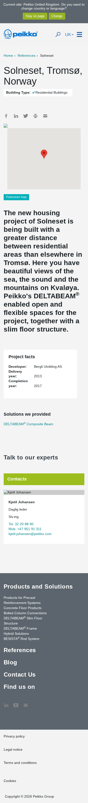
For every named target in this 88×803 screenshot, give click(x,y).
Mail (45, 115)
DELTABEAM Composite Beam (28, 424)
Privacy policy (14, 736)
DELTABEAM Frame (20, 628)
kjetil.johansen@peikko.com (30, 534)
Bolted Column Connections (25, 613)
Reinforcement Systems (22, 603)
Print (35, 115)
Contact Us (20, 674)
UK (68, 34)
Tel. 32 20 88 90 (21, 524)
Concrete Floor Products (23, 608)
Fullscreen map (16, 197)
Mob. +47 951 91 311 (25, 529)
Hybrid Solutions (16, 634)
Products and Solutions (38, 586)
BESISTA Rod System (21, 638)
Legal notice (13, 749)
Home (8, 55)
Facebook (6, 115)
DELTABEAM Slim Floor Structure (23, 620)
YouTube (15, 702)
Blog (10, 662)
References (26, 55)
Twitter (25, 115)
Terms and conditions (20, 763)
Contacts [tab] (17, 479)
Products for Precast (19, 598)
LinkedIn (15, 115)
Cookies (10, 781)
